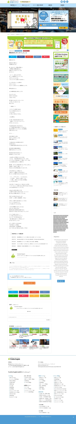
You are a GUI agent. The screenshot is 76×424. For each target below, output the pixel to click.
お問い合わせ (12, 393)
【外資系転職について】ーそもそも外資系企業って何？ (61, 206)
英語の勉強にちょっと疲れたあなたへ (63, 153)
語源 (64, 230)
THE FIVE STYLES (57, 387)
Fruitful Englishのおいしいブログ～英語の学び (37, 416)
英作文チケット (42, 377)
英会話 (57, 226)
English (61, 215)
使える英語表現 (61, 223)
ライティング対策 (56, 222)
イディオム (55, 219)
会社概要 (11, 388)
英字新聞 (63, 226)
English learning (65, 215)
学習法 (61, 225)
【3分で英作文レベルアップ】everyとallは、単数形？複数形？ (60, 177)
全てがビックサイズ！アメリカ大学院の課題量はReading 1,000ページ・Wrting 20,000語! (60, 165)
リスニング (61, 222)
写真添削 (41, 382)
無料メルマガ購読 (28, 379)
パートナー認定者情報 (28, 391)
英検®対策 (41, 391)
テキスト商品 (56, 375)
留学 (66, 225)
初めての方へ (12, 377)
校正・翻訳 (41, 388)
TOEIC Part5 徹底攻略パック (45, 407)
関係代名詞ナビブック (58, 383)
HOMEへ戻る (29, 283)
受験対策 (41, 387)
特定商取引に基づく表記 (14, 392)
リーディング (66, 222)
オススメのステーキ (12, 317)
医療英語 (58, 225)
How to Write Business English (59, 388)
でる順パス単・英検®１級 (44, 393)
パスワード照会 (27, 388)
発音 (54, 226)
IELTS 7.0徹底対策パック (44, 412)
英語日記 (64, 229)
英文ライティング (25, 5)
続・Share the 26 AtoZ (58, 396)
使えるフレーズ (56, 223)
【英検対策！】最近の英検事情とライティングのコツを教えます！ (28, 246)
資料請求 (11, 395)
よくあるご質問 (27, 382)
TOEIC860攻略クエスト (44, 406)
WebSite (29, 311)
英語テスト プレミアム (58, 393)
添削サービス (41, 375)
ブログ (11, 385)
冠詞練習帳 (56, 379)
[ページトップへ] (73, 417)
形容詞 (64, 225)
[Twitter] (11, 262)
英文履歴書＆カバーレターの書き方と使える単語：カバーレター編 (28, 237)
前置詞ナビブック (57, 382)
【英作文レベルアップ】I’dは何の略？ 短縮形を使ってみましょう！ (61, 131)
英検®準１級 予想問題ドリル (45, 398)
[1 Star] (10, 276)
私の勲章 (48, 319)
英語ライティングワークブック (59, 390)
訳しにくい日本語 (56, 230)
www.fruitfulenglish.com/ (21, 257)
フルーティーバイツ (57, 400)
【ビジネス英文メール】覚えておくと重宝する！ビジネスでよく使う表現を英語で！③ (32, 243)
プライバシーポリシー (14, 390)
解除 (32, 379)
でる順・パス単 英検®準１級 (45, 396)
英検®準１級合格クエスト (44, 395)
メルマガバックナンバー (29, 390)
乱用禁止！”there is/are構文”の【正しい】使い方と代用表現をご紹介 (60, 159)
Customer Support (18, 306)
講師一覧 (61, 281)
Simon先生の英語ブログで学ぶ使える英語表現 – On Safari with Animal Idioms (30, 239)
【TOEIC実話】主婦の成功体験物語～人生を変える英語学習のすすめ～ (61, 142)
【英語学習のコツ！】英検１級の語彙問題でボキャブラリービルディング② (60, 183)
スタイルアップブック (58, 401)
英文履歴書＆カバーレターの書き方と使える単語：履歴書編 (27, 241)
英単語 (60, 226)
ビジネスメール (65, 219)
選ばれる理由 (12, 380)
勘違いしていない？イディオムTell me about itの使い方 (60, 137)
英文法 (66, 226)
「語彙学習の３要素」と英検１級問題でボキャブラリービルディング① (60, 171)
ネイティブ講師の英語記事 (38, 5)
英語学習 (55, 229)
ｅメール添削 (42, 380)
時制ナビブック (57, 380)
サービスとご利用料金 (14, 379)
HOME (10, 375)
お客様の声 (12, 382)
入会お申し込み (27, 377)
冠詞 (65, 223)
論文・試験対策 (42, 385)
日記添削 (41, 379)
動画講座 (62, 5)
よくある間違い (58, 218)
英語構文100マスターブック (59, 385)
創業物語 (11, 387)
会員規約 (26, 380)
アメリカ (63, 218)
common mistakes (56, 215)
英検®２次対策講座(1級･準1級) (45, 401)
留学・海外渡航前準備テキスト (59, 392)
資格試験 (55, 232)
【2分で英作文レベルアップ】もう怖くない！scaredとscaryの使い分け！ (61, 148)
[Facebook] (13, 262)
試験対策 (50, 5)
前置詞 (55, 225)
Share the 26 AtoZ (57, 395)
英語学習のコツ (13, 5)
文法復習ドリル (57, 398)
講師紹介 (11, 383)
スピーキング (60, 219)
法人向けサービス (13, 396)
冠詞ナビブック (57, 377)
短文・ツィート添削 (43, 383)
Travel (54, 218)
